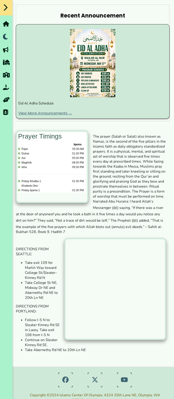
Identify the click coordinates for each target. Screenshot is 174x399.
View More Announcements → (45, 113)
